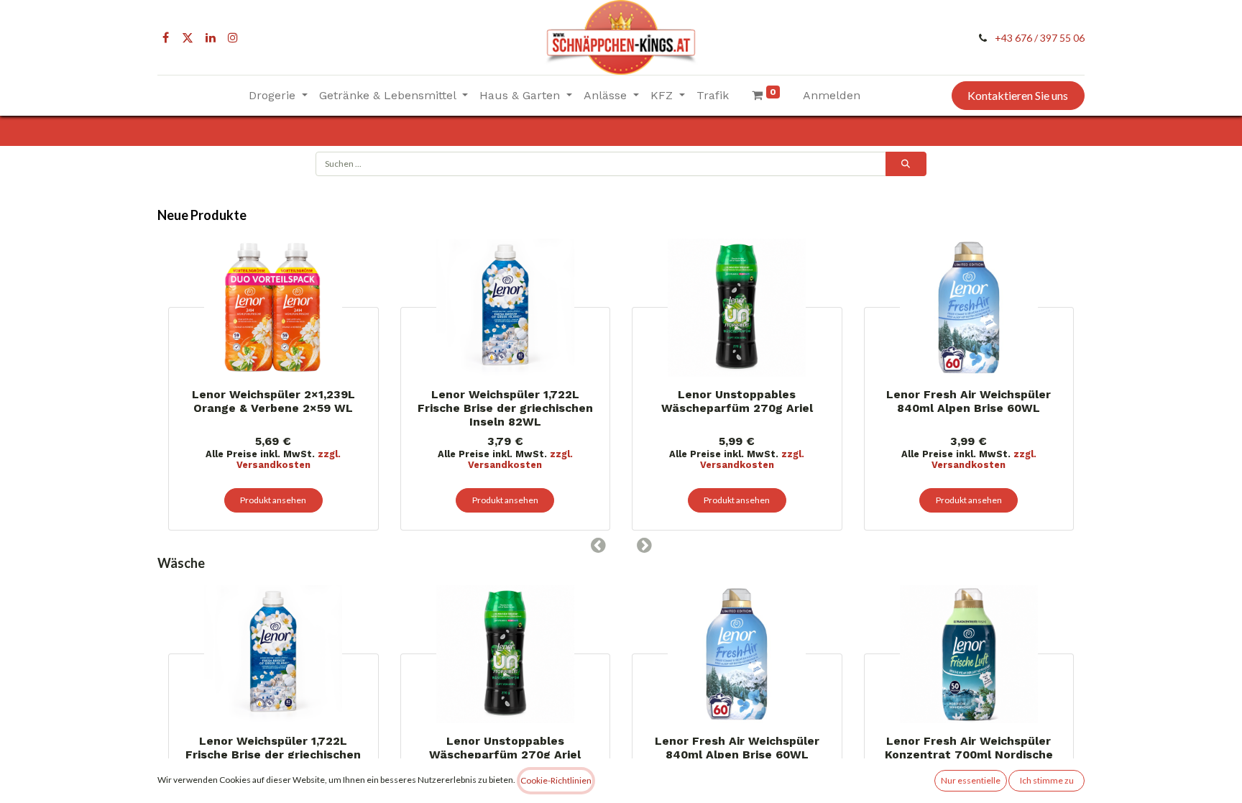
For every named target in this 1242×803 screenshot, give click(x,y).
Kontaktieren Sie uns (1017, 95)
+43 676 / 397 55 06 (1040, 38)
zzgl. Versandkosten (288, 459)
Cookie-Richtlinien (556, 780)
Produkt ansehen (273, 500)
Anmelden (831, 95)
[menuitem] (713, 95)
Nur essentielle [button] (970, 780)
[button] (598, 545)
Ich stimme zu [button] (1047, 780)
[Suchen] (906, 164)
